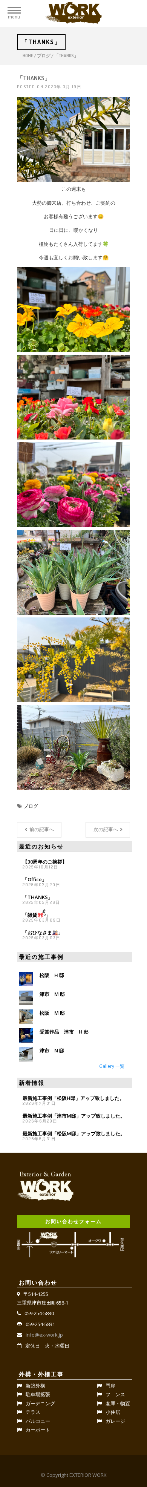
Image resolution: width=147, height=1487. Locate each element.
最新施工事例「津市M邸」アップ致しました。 (74, 1115)
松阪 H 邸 (52, 975)
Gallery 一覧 (111, 1066)
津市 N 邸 (52, 1050)
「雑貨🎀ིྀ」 (37, 914)
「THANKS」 (38, 897)
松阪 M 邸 (52, 1012)
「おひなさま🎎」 (43, 932)
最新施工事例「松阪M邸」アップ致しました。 (74, 1133)
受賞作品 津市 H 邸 (64, 1031)
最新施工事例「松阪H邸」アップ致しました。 (73, 1098)
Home (28, 55)
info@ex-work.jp (44, 1334)
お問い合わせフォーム (73, 1221)
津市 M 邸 (52, 994)
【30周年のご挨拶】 (45, 861)
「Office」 (35, 879)
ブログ (44, 55)
